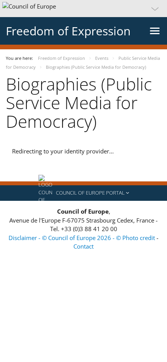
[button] (83, 8)
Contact (83, 246)
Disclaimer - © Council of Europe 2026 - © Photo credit (83, 238)
